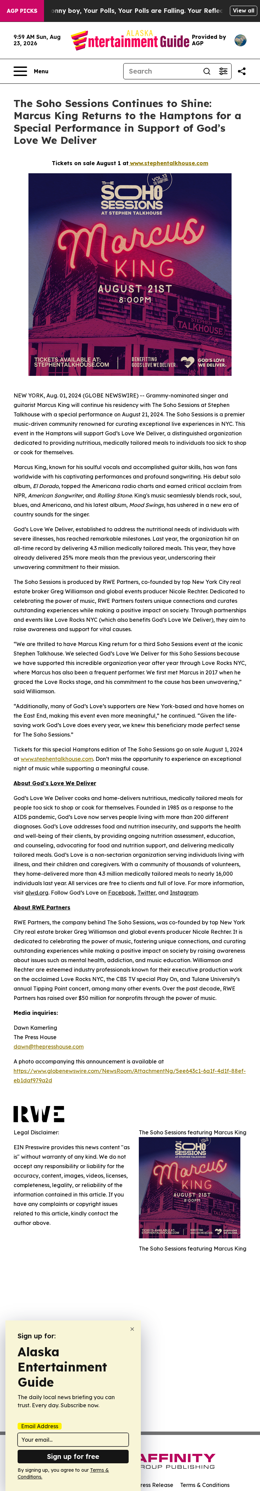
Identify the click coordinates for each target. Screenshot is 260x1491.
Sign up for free (73, 1456)
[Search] (207, 71)
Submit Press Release (145, 1485)
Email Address (39, 1426)
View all (243, 10)
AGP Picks (22, 10)
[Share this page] (241, 71)
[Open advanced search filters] (223, 71)
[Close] (132, 1329)
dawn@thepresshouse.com (49, 1046)
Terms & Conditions (205, 1485)
